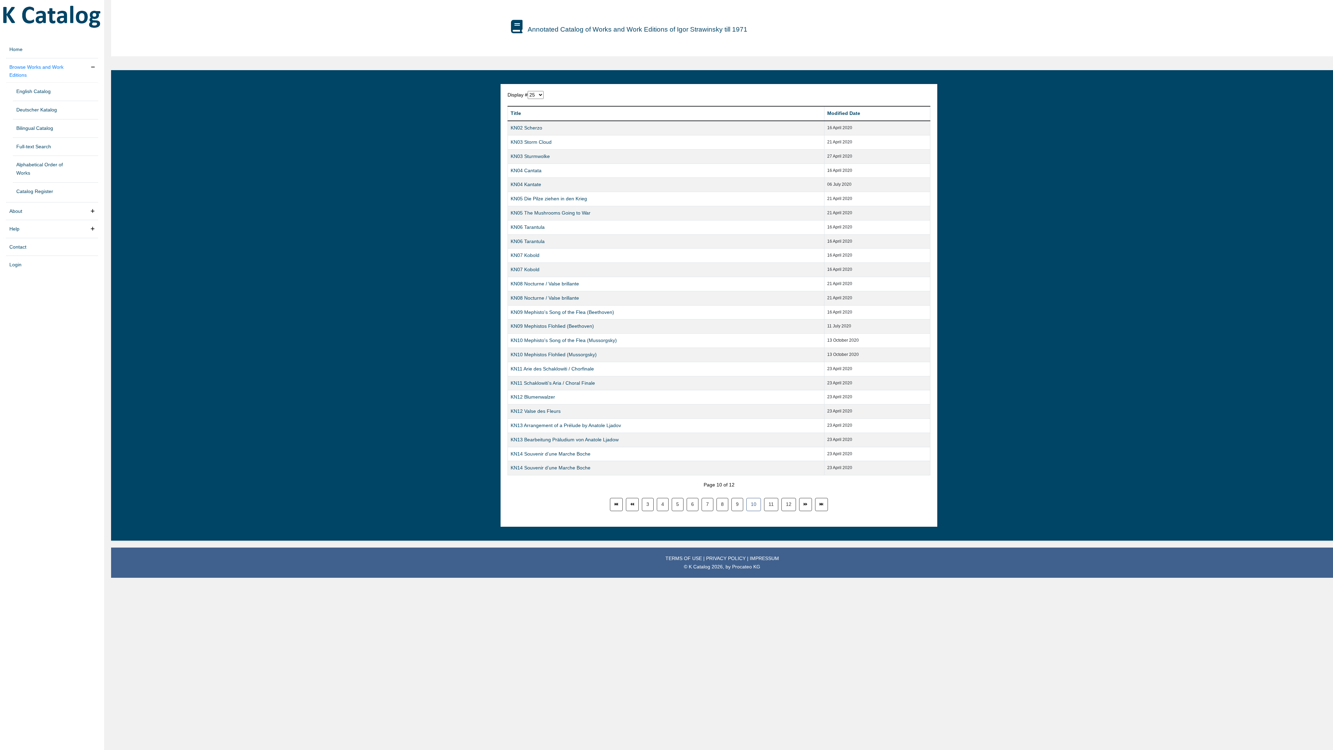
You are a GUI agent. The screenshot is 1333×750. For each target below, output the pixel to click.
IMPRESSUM (764, 558)
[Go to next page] (805, 504)
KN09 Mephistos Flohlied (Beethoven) (552, 326)
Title (516, 113)
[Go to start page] (616, 504)
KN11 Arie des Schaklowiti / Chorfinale (552, 369)
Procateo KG (746, 566)
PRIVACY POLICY (726, 558)
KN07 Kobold (525, 255)
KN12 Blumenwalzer (533, 397)
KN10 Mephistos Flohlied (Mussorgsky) (554, 354)
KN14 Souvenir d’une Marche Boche (550, 454)
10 (753, 504)
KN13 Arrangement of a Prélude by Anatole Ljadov (566, 425)
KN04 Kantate (526, 184)
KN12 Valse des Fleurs (536, 411)
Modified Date (843, 113)
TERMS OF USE (684, 558)
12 (788, 504)
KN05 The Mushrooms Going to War (550, 213)
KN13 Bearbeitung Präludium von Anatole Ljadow (565, 439)
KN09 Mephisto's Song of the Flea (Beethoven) (562, 312)
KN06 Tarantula (528, 227)
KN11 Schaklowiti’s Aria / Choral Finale (553, 383)
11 (771, 504)
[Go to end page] (821, 504)
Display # (518, 95)
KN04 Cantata (526, 170)
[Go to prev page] (632, 504)
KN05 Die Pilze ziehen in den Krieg (549, 198)
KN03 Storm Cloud (531, 142)
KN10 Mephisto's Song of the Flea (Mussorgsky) (564, 340)
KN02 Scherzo (526, 128)
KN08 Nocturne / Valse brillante (545, 283)
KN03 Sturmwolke (530, 156)
